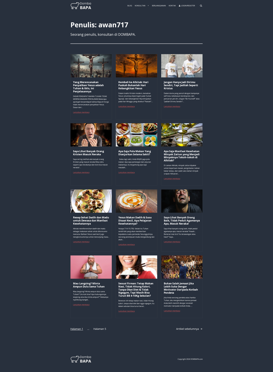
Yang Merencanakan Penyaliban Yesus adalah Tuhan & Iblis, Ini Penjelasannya (88, 86)
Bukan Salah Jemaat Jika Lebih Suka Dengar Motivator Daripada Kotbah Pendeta (181, 288)
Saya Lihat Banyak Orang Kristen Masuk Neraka (88, 152)
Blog (129, 5)
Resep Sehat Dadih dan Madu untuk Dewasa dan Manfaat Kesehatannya (91, 220)
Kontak (172, 5)
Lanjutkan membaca (81, 112)
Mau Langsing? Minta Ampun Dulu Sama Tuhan (89, 285)
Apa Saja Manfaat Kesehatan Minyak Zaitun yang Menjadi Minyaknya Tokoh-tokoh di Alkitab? (182, 155)
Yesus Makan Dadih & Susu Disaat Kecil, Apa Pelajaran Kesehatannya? (135, 220)
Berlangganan (159, 5)
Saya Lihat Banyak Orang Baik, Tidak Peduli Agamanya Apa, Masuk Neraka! (182, 220)
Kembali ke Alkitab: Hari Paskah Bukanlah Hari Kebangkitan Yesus (133, 85)
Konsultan (140, 5)
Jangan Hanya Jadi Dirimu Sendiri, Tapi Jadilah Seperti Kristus (181, 85)
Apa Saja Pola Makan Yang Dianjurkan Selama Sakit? (134, 152)
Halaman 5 (99, 329)
